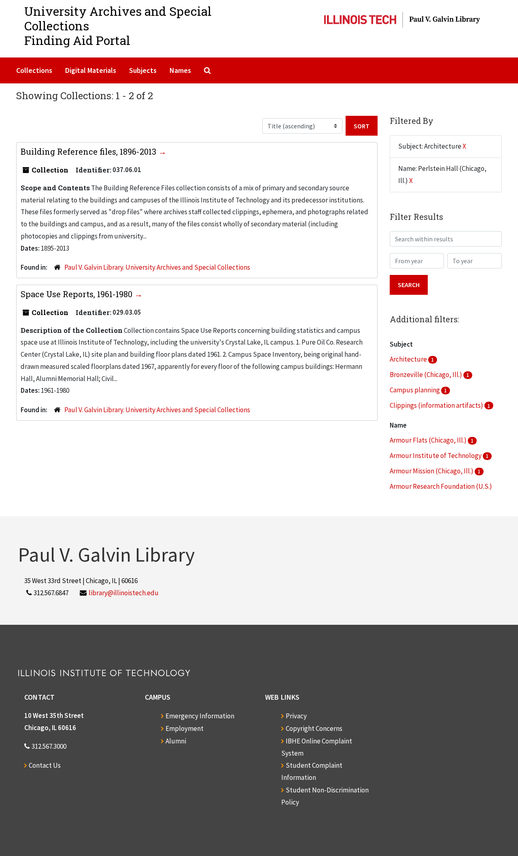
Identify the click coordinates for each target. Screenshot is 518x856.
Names (180, 70)
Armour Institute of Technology (436, 455)
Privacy (296, 715)
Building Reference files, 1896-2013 (89, 151)
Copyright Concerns (314, 728)
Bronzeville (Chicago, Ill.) (426, 374)
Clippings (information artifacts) (437, 405)
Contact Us (45, 765)
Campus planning (415, 389)
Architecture (409, 359)
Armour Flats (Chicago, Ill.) (429, 440)
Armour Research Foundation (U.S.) (441, 486)
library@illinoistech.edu (124, 592)
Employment (185, 728)
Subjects (143, 70)
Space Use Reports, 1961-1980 (77, 294)
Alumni (176, 741)
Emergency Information (200, 715)
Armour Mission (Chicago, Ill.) (432, 470)
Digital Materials (90, 70)
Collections (34, 70)
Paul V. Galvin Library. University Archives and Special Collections (157, 267)
